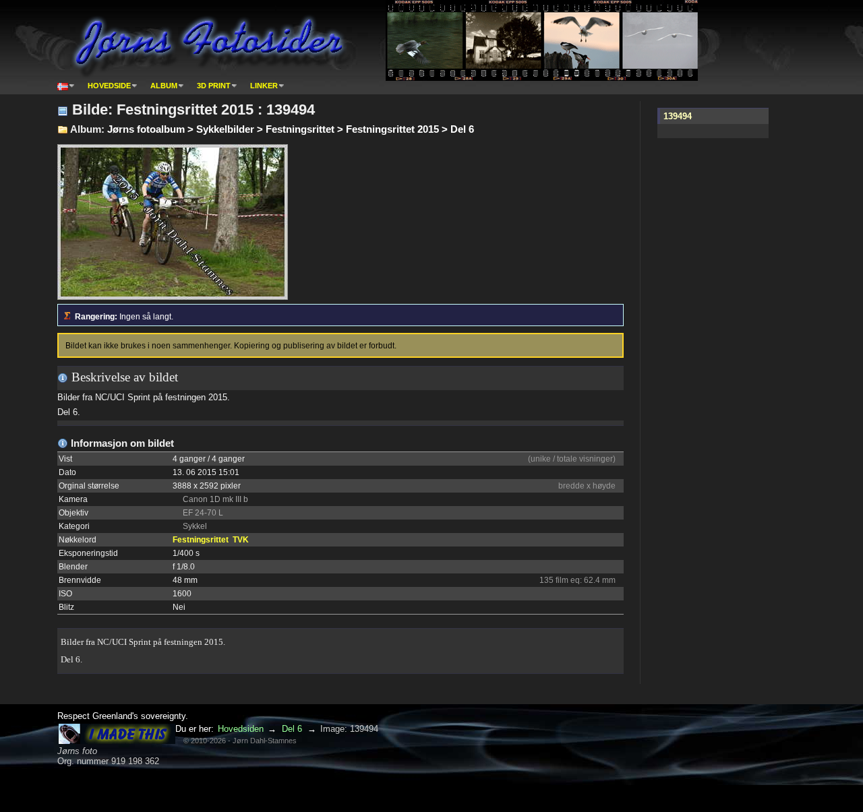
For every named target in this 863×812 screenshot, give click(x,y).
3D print (214, 86)
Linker (264, 86)
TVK (241, 539)
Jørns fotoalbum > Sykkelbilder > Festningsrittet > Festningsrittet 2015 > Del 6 (290, 129)
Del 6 (292, 729)
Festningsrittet (201, 539)
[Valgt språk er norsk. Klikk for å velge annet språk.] (66, 85)
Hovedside (109, 86)
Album (163, 86)
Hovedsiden (241, 729)
